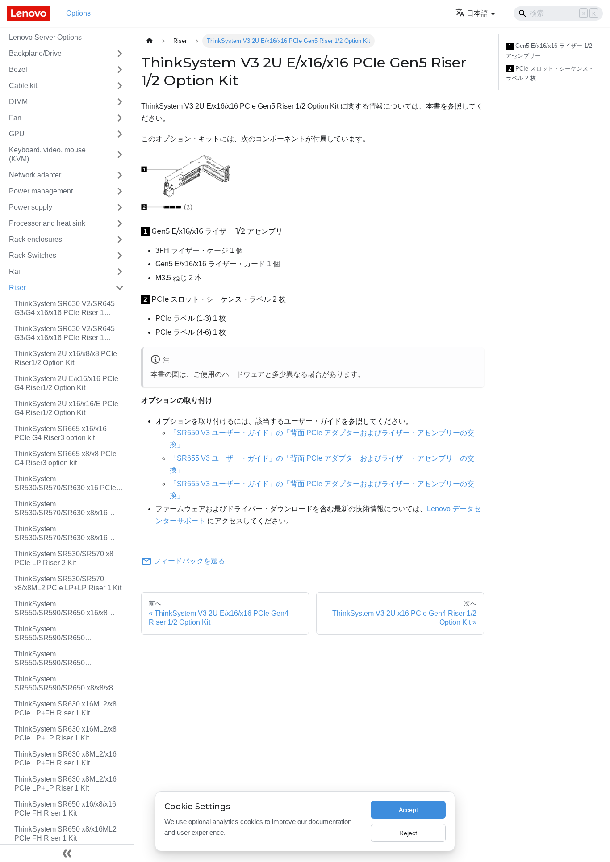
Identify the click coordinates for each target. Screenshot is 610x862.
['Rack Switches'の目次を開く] (120, 255)
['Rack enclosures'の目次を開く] (120, 239)
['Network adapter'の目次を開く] (120, 175)
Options (78, 13)
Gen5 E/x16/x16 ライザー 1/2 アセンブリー (549, 50)
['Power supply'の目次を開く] (120, 207)
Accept (408, 809)
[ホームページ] (149, 41)
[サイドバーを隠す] (67, 853)
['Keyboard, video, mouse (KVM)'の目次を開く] (120, 154)
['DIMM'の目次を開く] (120, 102)
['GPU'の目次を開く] (120, 134)
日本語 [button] (477, 13)
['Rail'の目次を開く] (120, 272)
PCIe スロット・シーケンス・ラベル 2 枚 (550, 73)
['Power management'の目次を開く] (120, 191)
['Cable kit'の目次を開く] (120, 86)
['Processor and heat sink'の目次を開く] (120, 223)
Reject (408, 833)
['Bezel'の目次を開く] (120, 70)
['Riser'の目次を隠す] (120, 288)
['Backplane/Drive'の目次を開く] (120, 53)
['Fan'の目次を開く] (120, 118)
